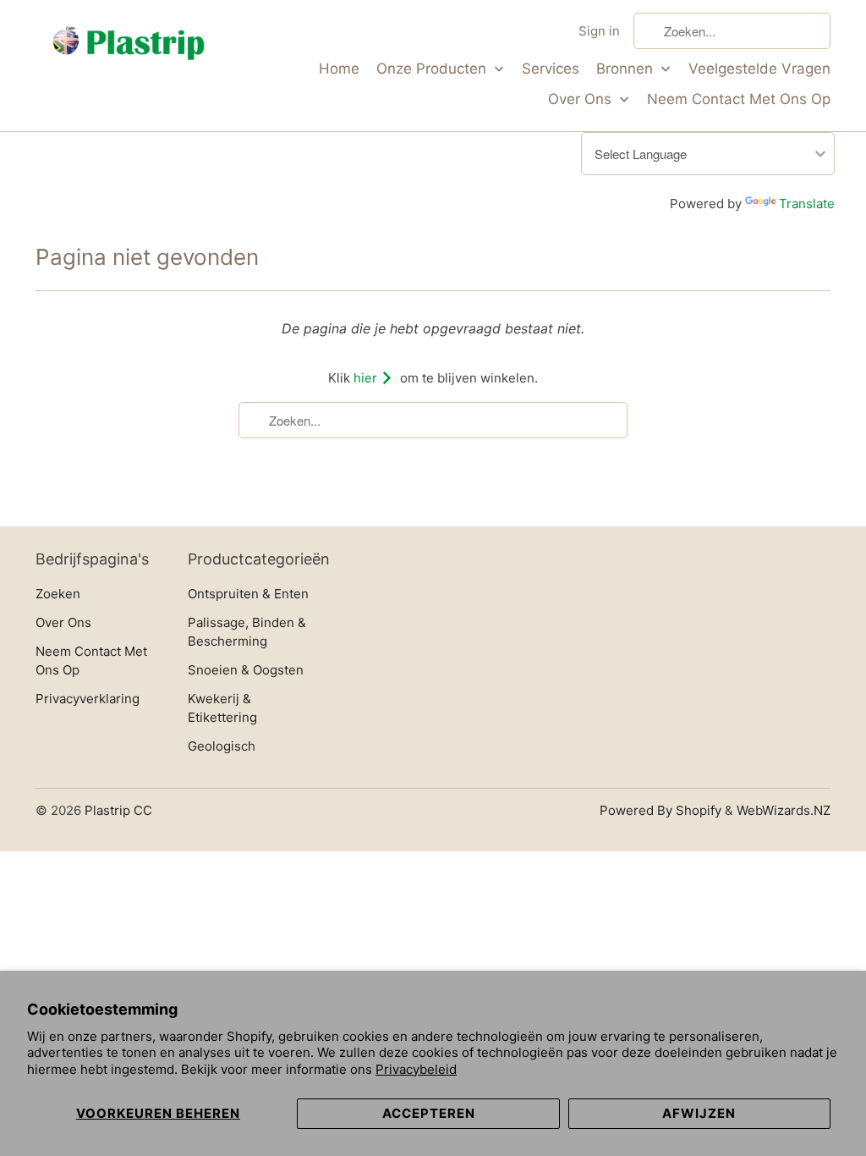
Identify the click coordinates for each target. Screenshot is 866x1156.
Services (550, 68)
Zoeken (58, 594)
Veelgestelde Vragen (759, 68)
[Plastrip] (129, 46)
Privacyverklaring (88, 699)
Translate (807, 203)
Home (339, 68)
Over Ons (582, 99)
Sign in (599, 31)
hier (367, 378)
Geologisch (221, 746)
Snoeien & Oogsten (246, 670)
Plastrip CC (118, 810)
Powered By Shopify (660, 810)
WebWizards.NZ (783, 810)
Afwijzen (699, 1113)
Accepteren (428, 1113)
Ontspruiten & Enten (248, 594)
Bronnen (626, 68)
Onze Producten (433, 68)
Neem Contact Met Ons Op (738, 99)
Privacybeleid (416, 1069)
